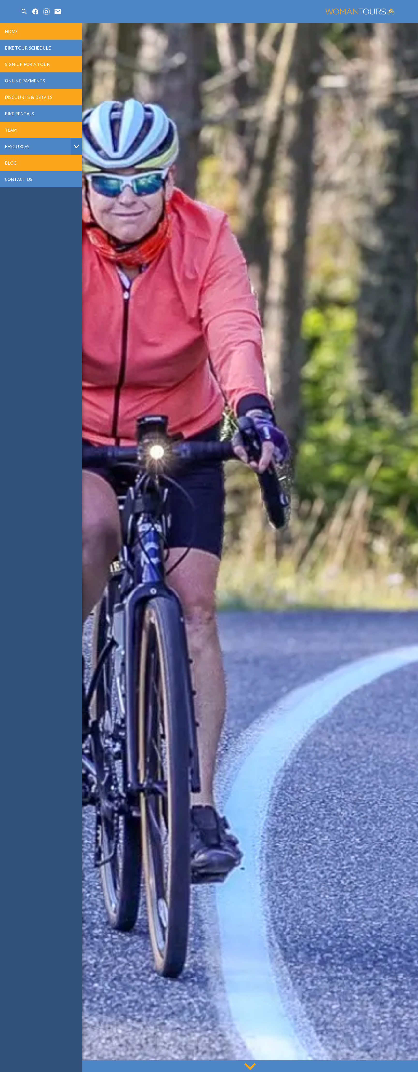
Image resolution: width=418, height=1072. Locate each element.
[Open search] (24, 11)
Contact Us (18, 179)
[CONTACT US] (58, 11)
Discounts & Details (28, 97)
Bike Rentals (19, 113)
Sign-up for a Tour (27, 64)
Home (11, 31)
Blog (11, 163)
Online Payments (25, 81)
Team (11, 130)
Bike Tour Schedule (28, 48)
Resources (17, 146)
